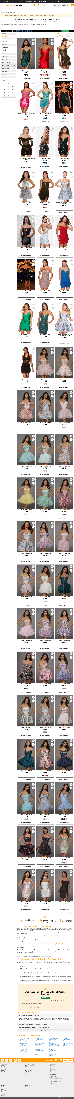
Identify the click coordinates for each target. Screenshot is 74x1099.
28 (8, 95)
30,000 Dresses (7, 1)
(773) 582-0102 (28, 1071)
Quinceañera (52, 1068)
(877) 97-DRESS (28, 1073)
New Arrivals (52, 1069)
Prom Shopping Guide (54, 1077)
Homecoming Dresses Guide (56, 1078)
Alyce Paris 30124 (64, 771)
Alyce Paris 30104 (64, 553)
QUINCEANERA (34, 9)
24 (12, 92)
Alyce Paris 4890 (45, 334)
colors (4, 56)
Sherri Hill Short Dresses (52, 1055)
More (67, 9)
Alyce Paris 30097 (26, 466)
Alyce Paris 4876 (26, 291)
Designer (12, 12)
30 (12, 95)
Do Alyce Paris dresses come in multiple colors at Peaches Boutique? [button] (37, 1030)
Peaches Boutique (59, 1097)
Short (4, 50)
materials (5, 68)
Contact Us (3, 1088)
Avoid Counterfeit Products (55, 1081)
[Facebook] (6, 1060)
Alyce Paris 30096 (45, 466)
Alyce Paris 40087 (26, 247)
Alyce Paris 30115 (26, 683)
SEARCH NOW (68, 1060)
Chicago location (39, 1005)
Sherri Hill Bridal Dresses (52, 1051)
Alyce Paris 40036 (45, 113)
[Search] (72, 5)
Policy (2, 1097)
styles (4, 54)
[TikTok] (10, 1060)
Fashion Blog (53, 1076)
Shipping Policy (4, 1091)
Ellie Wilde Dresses (24, 1048)
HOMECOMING (24, 9)
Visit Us (2, 1086)
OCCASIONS (44, 9)
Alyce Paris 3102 (26, 202)
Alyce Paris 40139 (64, 858)
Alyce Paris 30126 (26, 858)
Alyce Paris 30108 (45, 640)
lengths (5, 45)
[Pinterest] (15, 1060)
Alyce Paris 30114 (45, 683)
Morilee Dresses (38, 1049)
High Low (5, 47)
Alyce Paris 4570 (64, 247)
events (4, 59)
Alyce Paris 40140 (26, 901)
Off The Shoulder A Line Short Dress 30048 (64, 335)
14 (4, 89)
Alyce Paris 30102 (26, 553)
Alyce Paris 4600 (45, 158)
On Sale (5, 40)
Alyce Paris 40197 (26, 70)
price (4, 34)
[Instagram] (2, 1060)
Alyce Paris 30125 (45, 858)
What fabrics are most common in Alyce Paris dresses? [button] (34, 1027)
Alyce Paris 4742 (64, 291)
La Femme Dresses (39, 1043)
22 (8, 92)
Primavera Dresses (53, 1038)
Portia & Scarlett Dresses (38, 1053)
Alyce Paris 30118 (45, 727)
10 (8, 86)
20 (4, 92)
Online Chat (17, 5)
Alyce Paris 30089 (26, 422)
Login (26, 1086)
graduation (34, 951)
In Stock (5, 41)
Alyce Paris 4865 (45, 291)
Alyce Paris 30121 (64, 727)
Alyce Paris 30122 (26, 771)
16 (8, 89)
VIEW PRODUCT (26, 78)
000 (4, 80)
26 (4, 95)
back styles (6, 62)
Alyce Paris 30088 (64, 379)
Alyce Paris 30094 (26, 509)
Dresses (7, 12)
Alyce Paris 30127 (64, 814)
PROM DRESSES (13, 9)
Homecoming (53, 1066)
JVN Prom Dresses (39, 1039)
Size (3, 77)
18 (12, 89)
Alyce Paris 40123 (45, 70)
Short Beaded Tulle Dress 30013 (64, 203)
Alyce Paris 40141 (45, 901)
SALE (61, 9)
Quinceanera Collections (52, 1042)
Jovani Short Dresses (39, 1038)
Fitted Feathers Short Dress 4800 (26, 158)
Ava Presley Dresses (25, 1042)
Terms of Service (4, 1093)
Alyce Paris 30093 (64, 466)
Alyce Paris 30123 (45, 771)
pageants (42, 949)
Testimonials (3, 1094)
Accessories (52, 1073)
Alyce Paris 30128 (45, 814)
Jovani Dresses (23, 1053)
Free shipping (43, 1)
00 (8, 80)
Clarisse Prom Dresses (23, 1044)
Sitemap (52, 1083)
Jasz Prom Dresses (24, 1051)
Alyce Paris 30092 (64, 422)
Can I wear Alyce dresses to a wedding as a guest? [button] (32, 1024)
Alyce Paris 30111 (26, 596)
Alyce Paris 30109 (45, 596)
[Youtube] (19, 1060)
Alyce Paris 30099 (64, 509)
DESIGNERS (53, 9)
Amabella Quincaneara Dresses (25, 1040)
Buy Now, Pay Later (31, 1)
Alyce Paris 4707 (26, 334)
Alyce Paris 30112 (26, 727)
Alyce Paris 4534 (45, 247)
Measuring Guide (53, 1079)
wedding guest (56, 955)
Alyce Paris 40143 (64, 901)
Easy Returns (19, 1)
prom (38, 949)
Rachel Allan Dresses (54, 1044)
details (4, 74)
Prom (51, 1065)
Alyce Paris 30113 (64, 683)
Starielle (65, 1038)
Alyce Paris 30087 (45, 379)
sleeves (4, 71)
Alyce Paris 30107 (64, 596)
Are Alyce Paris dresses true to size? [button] (28, 1015)
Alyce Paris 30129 (26, 814)
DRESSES (4, 9)
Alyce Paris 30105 (26, 640)
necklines (5, 65)
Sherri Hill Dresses (53, 1053)
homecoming (27, 951)
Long (4, 49)
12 (12, 86)
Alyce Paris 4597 (64, 158)
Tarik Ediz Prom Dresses (66, 1040)
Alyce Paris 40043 (26, 379)
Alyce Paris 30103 (45, 553)
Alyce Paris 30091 (45, 422)
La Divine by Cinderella (37, 1041)
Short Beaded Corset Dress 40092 (26, 114)
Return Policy (3, 1090)
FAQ (51, 1082)
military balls (50, 949)
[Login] (70, 1)
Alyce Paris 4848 (64, 70)
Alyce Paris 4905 (64, 113)
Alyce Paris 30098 (45, 509)
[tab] (45, 1015)
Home (2, 12)
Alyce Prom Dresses (24, 1038)
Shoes (51, 1071)
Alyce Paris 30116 (64, 640)
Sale (51, 1070)
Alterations (3, 1089)
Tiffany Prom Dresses (68, 1042)
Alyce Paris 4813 (45, 202)
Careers (2, 1095)
